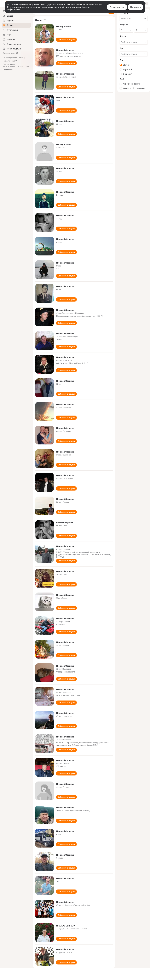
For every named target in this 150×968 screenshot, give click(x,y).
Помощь (21, 57)
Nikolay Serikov (63, 26)
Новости (6, 61)
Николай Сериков (65, 50)
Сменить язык (9, 53)
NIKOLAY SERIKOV (65, 925)
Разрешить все (117, 7)
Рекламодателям (10, 57)
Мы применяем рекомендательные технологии (16, 67)
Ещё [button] (13, 61)
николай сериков (64, 522)
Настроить (135, 7)
